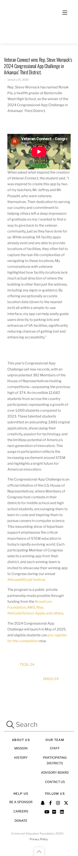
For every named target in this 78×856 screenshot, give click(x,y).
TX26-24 (27, 665)
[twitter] (66, 802)
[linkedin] (62, 811)
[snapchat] (43, 802)
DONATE (21, 821)
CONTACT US (55, 782)
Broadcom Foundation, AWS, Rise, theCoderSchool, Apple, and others (35, 607)
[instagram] (58, 802)
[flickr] (54, 811)
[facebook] (50, 802)
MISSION (21, 748)
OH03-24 (50, 679)
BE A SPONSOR (20, 802)
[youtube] (47, 811)
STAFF (55, 748)
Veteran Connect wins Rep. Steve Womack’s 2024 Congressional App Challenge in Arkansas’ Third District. (38, 66)
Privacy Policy (39, 839)
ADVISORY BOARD (55, 773)
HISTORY (21, 758)
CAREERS (20, 811)
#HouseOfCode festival (26, 580)
